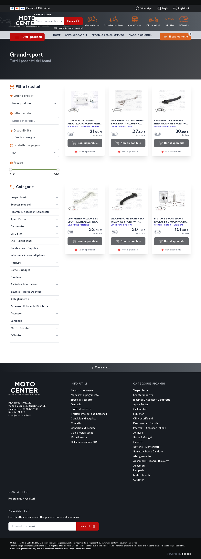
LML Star (16, 233)
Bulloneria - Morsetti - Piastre (83, 126)
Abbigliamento (20, 299)
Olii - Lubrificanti (21, 241)
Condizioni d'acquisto (83, 418)
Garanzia (76, 404)
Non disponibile (88, 143)
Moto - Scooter (20, 328)
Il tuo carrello (180, 35)
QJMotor (16, 335)
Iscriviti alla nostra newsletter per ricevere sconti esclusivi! (43, 517)
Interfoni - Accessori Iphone (149, 428)
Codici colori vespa (82, 432)
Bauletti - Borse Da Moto (148, 451)
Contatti (76, 423)
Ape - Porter (18, 219)
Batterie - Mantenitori (24, 284)
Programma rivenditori (21, 498)
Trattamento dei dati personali (89, 414)
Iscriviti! (85, 526)
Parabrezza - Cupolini (146, 423)
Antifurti (16, 262)
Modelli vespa (79, 437)
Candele (138, 442)
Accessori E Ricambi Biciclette (151, 461)
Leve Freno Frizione (121, 126)
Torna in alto (102, 367)
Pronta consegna (25, 137)
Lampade (138, 470)
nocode (186, 553)
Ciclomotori (18, 226)
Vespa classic (19, 197)
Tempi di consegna (82, 390)
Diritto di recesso (81, 409)
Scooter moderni (21, 204)
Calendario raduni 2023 (85, 442)
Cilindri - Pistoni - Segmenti (169, 224)
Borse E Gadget (20, 270)
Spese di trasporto (82, 399)
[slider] (10, 169)
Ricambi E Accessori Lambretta (151, 399)
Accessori (16, 313)
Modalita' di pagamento (85, 395)
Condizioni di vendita (83, 428)
